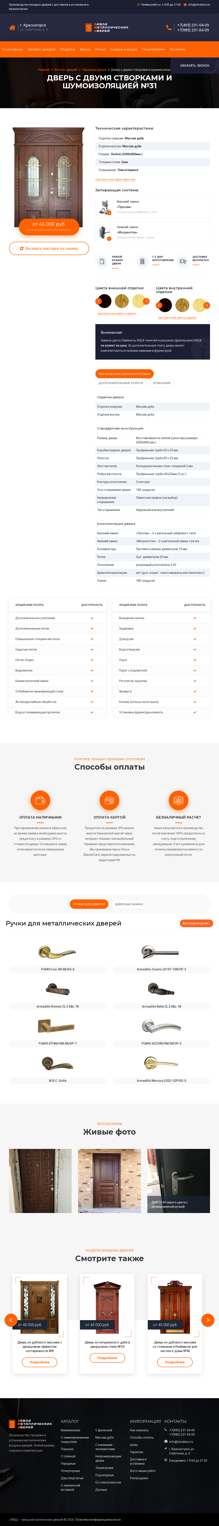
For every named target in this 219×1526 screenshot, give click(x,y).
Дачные (101, 1489)
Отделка (67, 49)
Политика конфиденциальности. (98, 1519)
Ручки (100, 49)
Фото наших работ (143, 1471)
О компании (12, 49)
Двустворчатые (72, 1478)
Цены (134, 1444)
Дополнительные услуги (121, 383)
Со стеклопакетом (108, 1482)
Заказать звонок (194, 66)
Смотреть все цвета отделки (117, 313)
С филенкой (103, 1430)
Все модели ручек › (196, 923)
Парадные (68, 1463)
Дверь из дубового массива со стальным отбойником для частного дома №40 (175, 1346)
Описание (162, 383)
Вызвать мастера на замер (51, 248)
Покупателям (153, 49)
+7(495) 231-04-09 (193, 25)
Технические (104, 1468)
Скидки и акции (123, 49)
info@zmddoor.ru (199, 4)
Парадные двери (94, 69)
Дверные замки (129, 904)
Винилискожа (70, 1430)
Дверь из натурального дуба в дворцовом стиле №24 (107, 1344)
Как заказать (139, 1430)
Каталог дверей (41, 49)
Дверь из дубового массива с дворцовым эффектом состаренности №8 (39, 1346)
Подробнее (39, 1362)
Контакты (178, 49)
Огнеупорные (70, 1471)
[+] (105, 207)
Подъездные (104, 1475)
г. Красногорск (33, 25)
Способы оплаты (142, 1437)
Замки (85, 49)
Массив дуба (104, 1437)
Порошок (67, 1449)
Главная (44, 69)
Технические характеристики (124, 374)
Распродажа (139, 1478)
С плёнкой (68, 1456)
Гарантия (136, 1452)
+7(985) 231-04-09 (193, 30)
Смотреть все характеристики (115, 179)
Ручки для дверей (89, 904)
